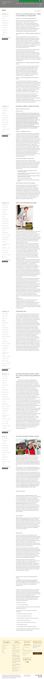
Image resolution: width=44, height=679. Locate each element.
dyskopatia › (4, 211)
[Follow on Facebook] (8, 37)
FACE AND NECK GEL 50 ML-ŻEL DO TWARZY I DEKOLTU (16, 665)
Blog (41, 3)
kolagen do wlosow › (5, 223)
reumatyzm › (4, 129)
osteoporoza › (4, 126)
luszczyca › (4, 343)
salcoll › (3, 27)
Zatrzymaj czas (21, 311)
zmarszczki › (4, 34)
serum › (7, 27)
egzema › (3, 216)
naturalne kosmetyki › (5, 237)
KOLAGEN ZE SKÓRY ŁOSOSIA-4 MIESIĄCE (16, 650)
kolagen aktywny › (5, 117)
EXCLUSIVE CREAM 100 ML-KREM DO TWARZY (16, 659)
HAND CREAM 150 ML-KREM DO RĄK (16, 670)
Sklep (37, 3)
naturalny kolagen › (5, 25)
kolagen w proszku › (5, 122)
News (4, 10)
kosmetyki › (4, 18)
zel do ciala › (4, 254)
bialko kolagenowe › (5, 108)
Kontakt (40, 5)
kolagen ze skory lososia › (6, 336)
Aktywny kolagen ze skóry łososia (27, 436)
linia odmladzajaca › (5, 20)
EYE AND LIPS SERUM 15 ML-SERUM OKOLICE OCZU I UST (16, 661)
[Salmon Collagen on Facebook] (26, 662)
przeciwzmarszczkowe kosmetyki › (5, 245)
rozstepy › (8, 247)
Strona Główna (19, 3)
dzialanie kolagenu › (5, 115)
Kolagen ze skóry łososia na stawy (27, 106)
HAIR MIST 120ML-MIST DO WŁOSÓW (16, 668)
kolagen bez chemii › (5, 329)
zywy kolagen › (4, 365)
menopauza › (8, 343)
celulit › (6, 207)
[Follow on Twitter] (6, 37)
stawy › (3, 131)
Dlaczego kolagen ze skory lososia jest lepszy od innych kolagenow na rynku (28, 375)
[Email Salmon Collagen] (27, 662)
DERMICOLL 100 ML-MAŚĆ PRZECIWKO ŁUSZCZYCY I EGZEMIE (16, 655)
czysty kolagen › (4, 110)
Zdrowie (26, 3)
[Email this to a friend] (9, 37)
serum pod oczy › (4, 32)
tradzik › (6, 252)
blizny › (3, 207)
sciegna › (8, 129)
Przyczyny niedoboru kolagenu (26, 203)
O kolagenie (32, 3)
